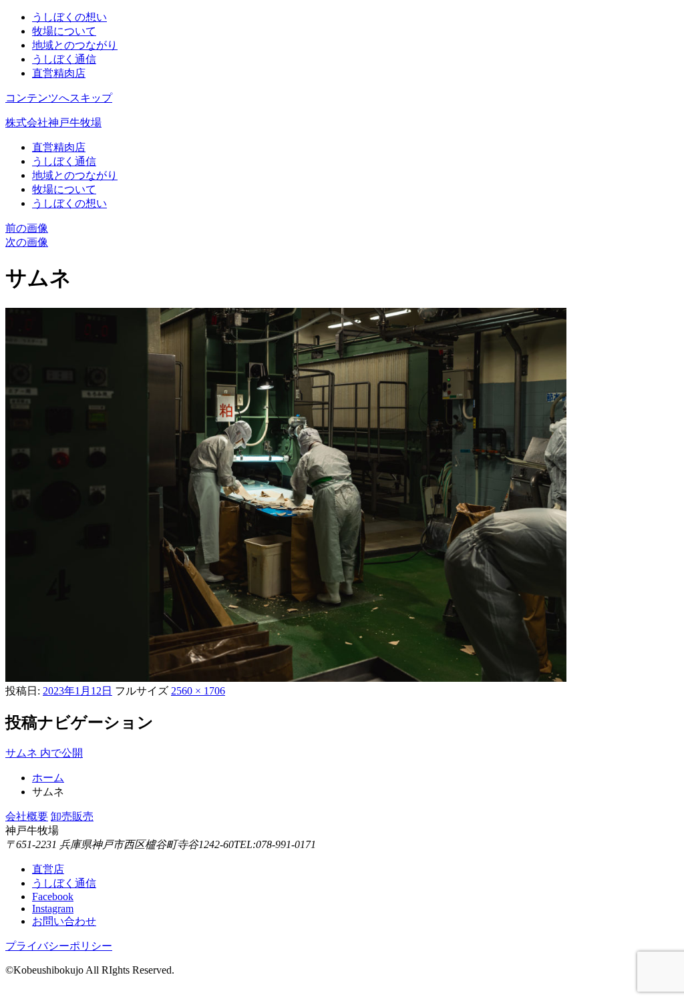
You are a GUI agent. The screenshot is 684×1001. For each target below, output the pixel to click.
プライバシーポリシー (58, 946)
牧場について (64, 31)
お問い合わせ (64, 921)
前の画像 (26, 228)
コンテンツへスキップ (58, 98)
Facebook (52, 896)
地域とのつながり (75, 45)
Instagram (52, 908)
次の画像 (26, 242)
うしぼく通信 (64, 59)
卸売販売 (72, 816)
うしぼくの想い (69, 17)
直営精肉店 (59, 73)
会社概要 (26, 816)
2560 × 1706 (198, 690)
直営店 (48, 869)
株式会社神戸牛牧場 (53, 122)
